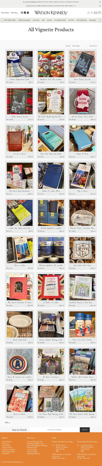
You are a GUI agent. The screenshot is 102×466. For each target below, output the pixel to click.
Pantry (71, 20)
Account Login (32, 449)
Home (49, 20)
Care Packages (24, 20)
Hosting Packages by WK (35, 443)
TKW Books (5, 13)
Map (57, 451)
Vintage (36, 20)
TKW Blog (14, 13)
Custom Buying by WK (34, 442)
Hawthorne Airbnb (8, 449)
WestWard (5, 453)
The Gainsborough (8, 451)
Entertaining (60, 20)
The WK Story (7, 442)
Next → (7, 422)
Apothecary (82, 20)
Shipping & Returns (33, 453)
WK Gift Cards (32, 447)
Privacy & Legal (32, 451)
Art (43, 20)
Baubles (92, 20)
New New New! (10, 20)
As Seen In (5, 443)
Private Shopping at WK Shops (37, 445)
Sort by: (68, 46)
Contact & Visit (7, 447)
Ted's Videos (6, 445)
